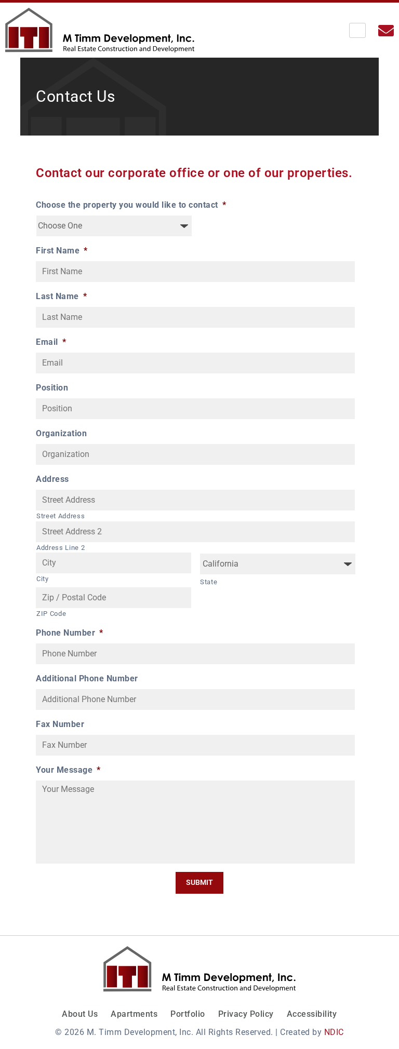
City (42, 579)
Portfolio (187, 1014)
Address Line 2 (60, 548)
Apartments (134, 1014)
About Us (80, 1014)
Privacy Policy (246, 1014)
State (208, 582)
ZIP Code (51, 613)
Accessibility (312, 1014)
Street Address (60, 516)
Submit (199, 882)
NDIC (334, 1032)
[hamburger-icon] (357, 30)
